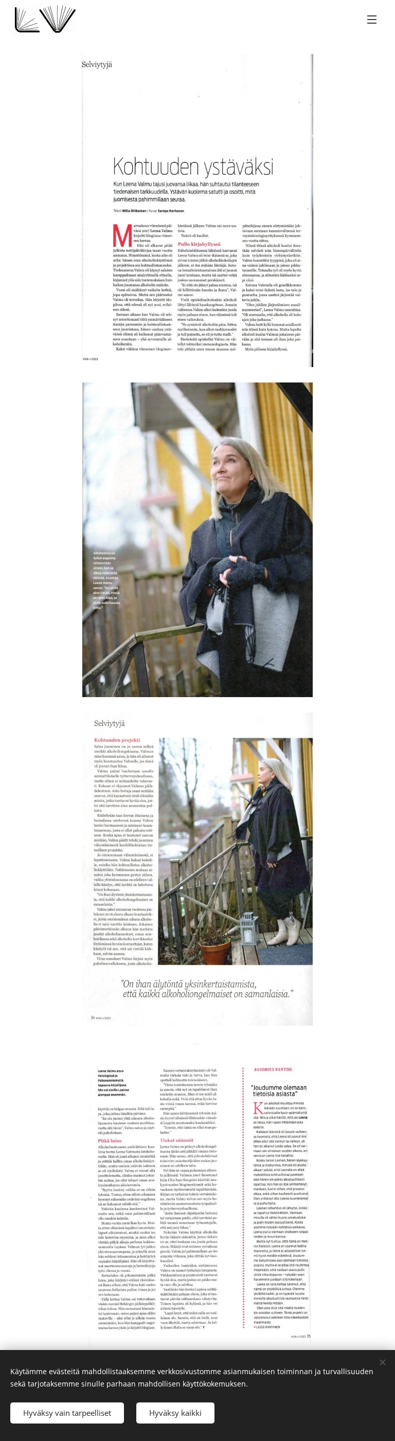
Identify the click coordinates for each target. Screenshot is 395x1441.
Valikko (372, 19)
